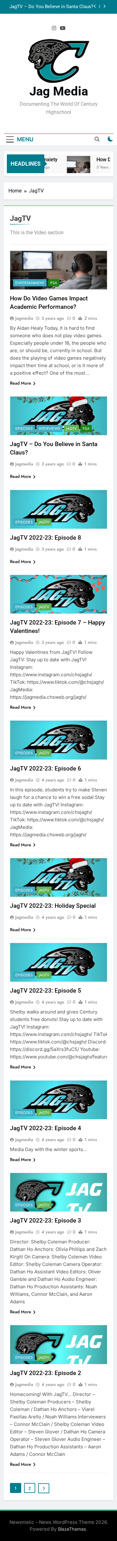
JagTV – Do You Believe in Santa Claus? (51, 6)
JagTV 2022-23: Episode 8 (45, 537)
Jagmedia (24, 318)
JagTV (71, 428)
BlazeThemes (72, 1529)
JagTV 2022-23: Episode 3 (45, 1220)
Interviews (49, 428)
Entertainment (29, 283)
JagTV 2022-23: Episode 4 (45, 1128)
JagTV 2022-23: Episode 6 (45, 768)
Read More (20, 383)
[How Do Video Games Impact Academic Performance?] (74, 167)
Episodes (24, 428)
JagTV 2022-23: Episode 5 (45, 990)
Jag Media (58, 91)
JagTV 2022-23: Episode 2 (45, 1373)
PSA (53, 283)
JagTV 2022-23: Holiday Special (53, 905)
